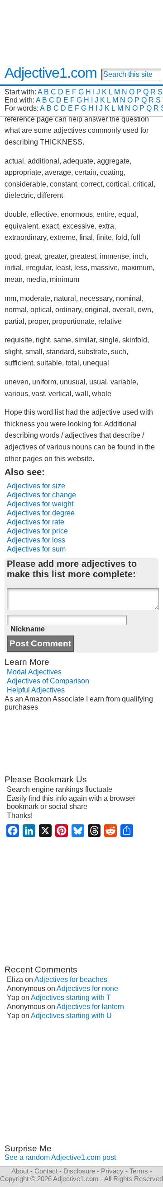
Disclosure (79, 1171)
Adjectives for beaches (70, 979)
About (20, 1171)
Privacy (112, 1171)
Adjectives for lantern (90, 1006)
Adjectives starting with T (71, 997)
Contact (46, 1171)
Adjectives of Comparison (48, 681)
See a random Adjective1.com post (60, 1157)
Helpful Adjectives (36, 690)
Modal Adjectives (34, 672)
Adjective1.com (51, 73)
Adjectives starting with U (71, 1015)
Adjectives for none (87, 988)
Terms (138, 1171)
